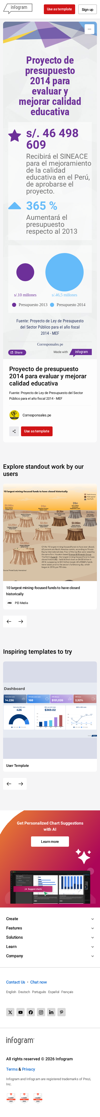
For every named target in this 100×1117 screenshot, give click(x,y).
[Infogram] (17, 9)
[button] (31, 304)
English (11, 992)
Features (14, 928)
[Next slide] (21, 621)
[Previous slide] (9, 621)
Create (12, 918)
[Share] (14, 431)
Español (53, 992)
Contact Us (15, 982)
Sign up (87, 9)
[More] (89, 29)
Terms (12, 1069)
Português (39, 992)
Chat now (38, 982)
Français (67, 992)
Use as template (59, 9)
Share (18, 352)
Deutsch (24, 992)
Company (14, 955)
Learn (11, 946)
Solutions (14, 937)
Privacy (28, 1069)
